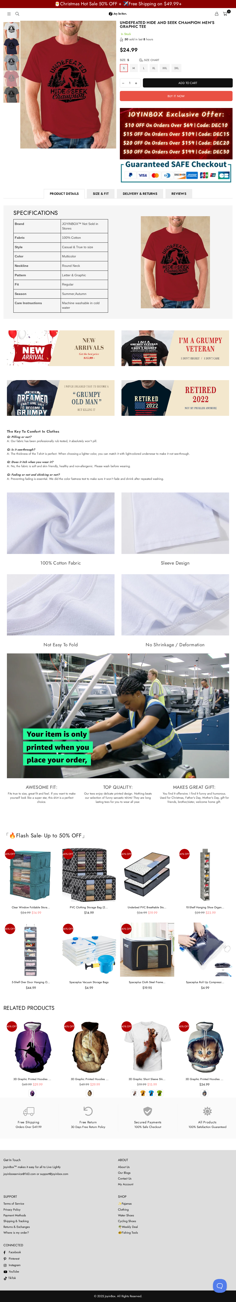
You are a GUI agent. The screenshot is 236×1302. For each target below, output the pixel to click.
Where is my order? (16, 1232)
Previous (24, 85)
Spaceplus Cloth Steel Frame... (147, 982)
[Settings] (216, 13)
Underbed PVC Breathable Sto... (147, 907)
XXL (164, 68)
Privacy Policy (12, 1209)
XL (153, 68)
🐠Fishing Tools (128, 1232)
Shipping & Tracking (16, 1221)
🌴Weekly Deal (128, 1227)
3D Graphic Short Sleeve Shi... (147, 1079)
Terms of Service (13, 1203)
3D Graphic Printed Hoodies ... (32, 1079)
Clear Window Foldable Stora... (31, 907)
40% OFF (10, 854)
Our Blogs (124, 1173)
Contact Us (124, 1178)
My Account (125, 1184)
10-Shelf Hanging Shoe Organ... (205, 907)
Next (112, 85)
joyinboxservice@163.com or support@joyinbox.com (35, 1174)
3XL (176, 68)
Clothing (123, 1209)
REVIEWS (178, 193)
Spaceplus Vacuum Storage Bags (89, 982)
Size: (139, 60)
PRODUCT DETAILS (64, 193)
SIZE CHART (151, 60)
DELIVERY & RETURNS (140, 193)
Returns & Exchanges (16, 1227)
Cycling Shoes (127, 1221)
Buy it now (176, 96)
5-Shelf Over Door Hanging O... (31, 982)
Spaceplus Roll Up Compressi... (205, 982)
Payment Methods (14, 1215)
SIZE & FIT (101, 193)
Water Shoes (126, 1215)
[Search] (17, 13)
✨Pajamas (125, 1203)
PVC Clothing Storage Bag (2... (89, 907)
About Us (124, 1167)
